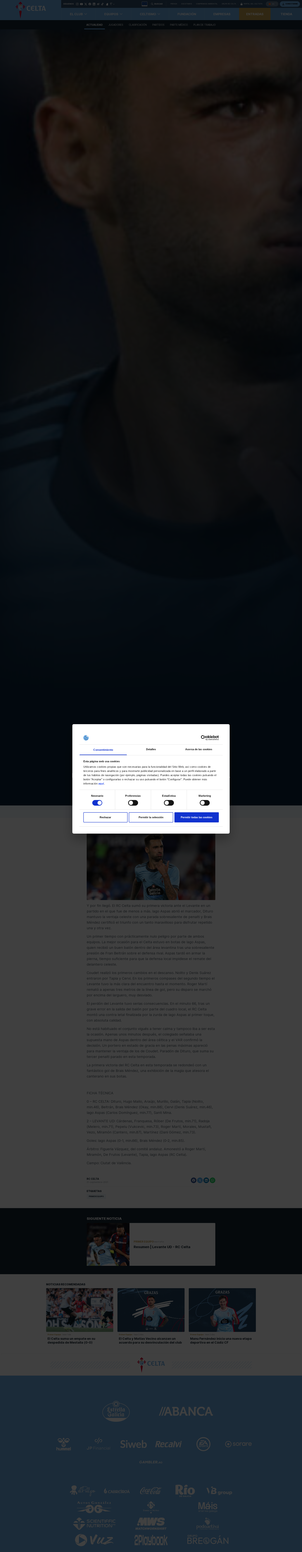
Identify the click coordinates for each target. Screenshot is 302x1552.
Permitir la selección (151, 817)
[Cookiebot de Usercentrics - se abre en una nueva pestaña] (203, 737)
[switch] (133, 803)
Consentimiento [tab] (103, 749)
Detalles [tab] (151, 749)
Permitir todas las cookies (196, 817)
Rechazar (105, 817)
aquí (101, 783)
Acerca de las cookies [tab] (198, 749)
